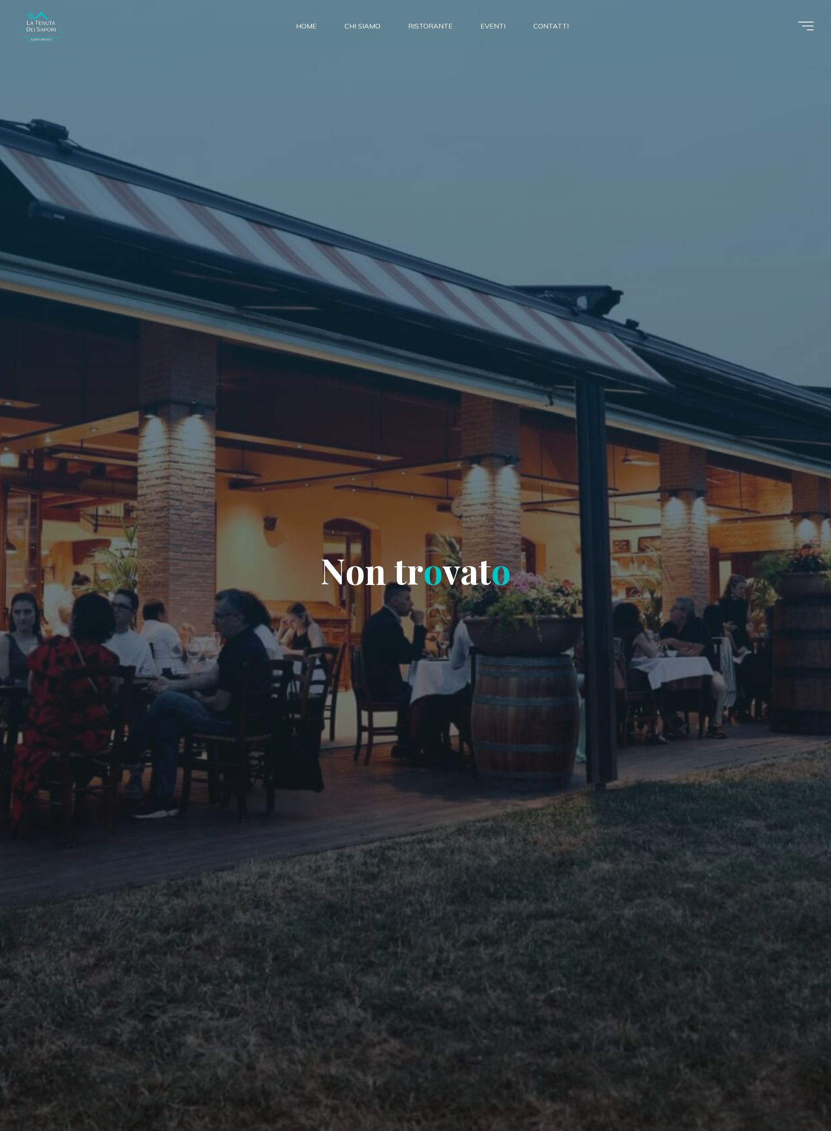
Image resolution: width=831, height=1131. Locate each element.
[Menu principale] (806, 26)
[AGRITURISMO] (71, 25)
